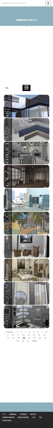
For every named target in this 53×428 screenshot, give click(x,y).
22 (34, 338)
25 (18, 341)
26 (23, 341)
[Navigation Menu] (48, 3)
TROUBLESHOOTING (8, 417)
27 (28, 341)
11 (18, 335)
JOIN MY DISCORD (23, 417)
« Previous (9, 332)
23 (40, 338)
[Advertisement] (26, 55)
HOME (4, 414)
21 (29, 338)
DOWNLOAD (12, 414)
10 (13, 335)
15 (39, 335)
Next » (35, 341)
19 (19, 338)
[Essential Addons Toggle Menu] (27, 88)
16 (44, 335)
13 (28, 335)
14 (34, 335)
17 (8, 338)
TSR (40, 417)
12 (23, 335)
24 (45, 338)
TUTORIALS (23, 414)
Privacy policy (6, 420)
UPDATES (33, 414)
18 (13, 338)
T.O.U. (34, 417)
